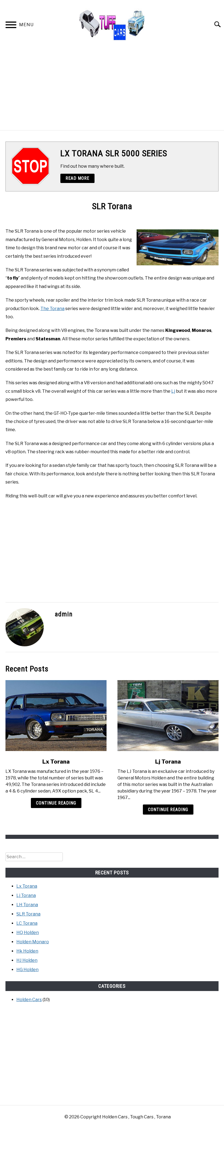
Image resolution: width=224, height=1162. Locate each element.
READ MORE (77, 178)
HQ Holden (27, 932)
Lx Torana (56, 761)
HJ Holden (26, 960)
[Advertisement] (112, 89)
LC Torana (26, 923)
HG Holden (27, 969)
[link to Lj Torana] (168, 715)
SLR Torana (28, 914)
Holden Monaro (32, 941)
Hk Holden (27, 951)
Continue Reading (56, 803)
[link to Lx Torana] (56, 715)
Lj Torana (168, 761)
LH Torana (27, 904)
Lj (173, 391)
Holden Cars (29, 999)
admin (64, 614)
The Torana (52, 308)
